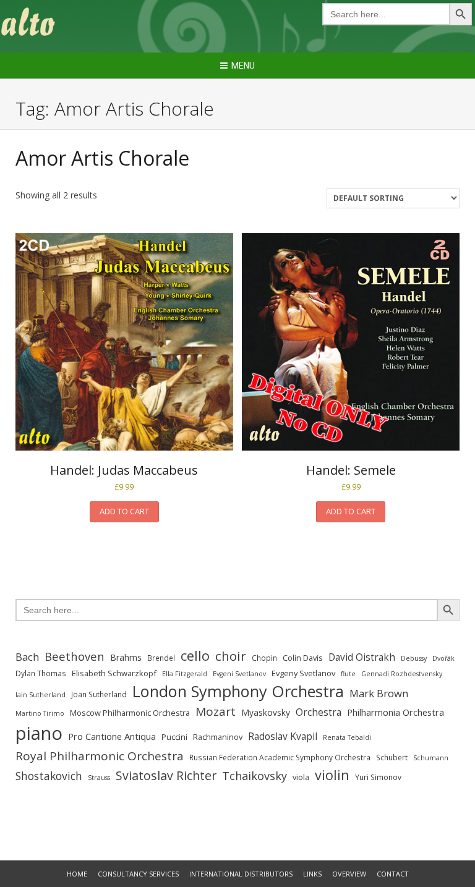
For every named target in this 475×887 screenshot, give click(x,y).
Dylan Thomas (40, 673)
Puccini (174, 736)
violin (332, 775)
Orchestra (318, 712)
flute (348, 673)
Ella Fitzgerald (184, 673)
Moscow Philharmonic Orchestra (130, 712)
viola (301, 777)
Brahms (126, 657)
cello (195, 655)
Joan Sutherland (99, 694)
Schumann (430, 757)
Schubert (392, 757)
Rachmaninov (217, 736)
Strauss (99, 777)
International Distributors (241, 873)
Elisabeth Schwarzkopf (114, 673)
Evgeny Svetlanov (303, 673)
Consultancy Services (138, 873)
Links (312, 873)
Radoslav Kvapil (282, 736)
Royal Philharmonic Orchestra (99, 756)
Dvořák (443, 658)
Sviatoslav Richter (166, 775)
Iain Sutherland (40, 694)
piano (38, 733)
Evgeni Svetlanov (239, 673)
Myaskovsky (265, 712)
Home (77, 873)
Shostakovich (48, 775)
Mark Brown (378, 693)
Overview (349, 873)
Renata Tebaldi (347, 737)
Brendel (161, 658)
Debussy (414, 658)
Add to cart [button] (124, 511)
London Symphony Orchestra (238, 691)
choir (230, 655)
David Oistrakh (361, 657)
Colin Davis (303, 657)
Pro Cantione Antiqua (112, 736)
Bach (27, 657)
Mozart (215, 711)
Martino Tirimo (39, 713)
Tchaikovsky (254, 775)
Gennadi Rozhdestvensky (401, 673)
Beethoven (75, 656)
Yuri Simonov (378, 777)
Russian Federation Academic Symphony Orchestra (279, 757)
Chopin (264, 658)
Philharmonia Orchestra (395, 712)
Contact (393, 873)
